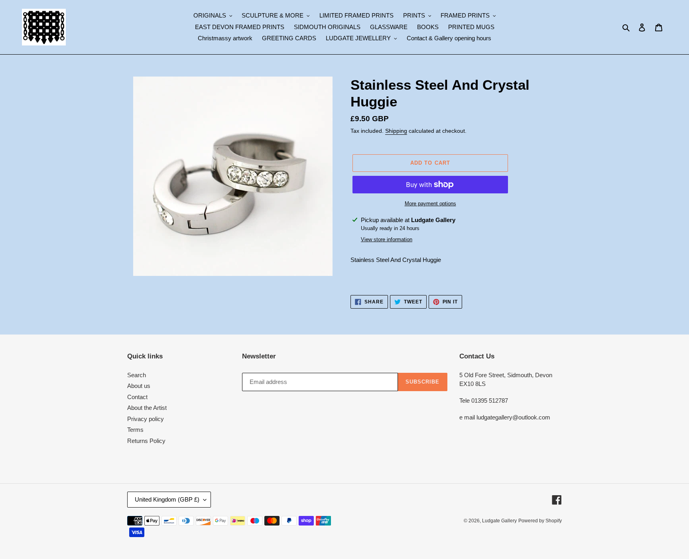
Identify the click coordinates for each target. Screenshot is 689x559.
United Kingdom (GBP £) (167, 499)
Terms (135, 429)
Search (136, 375)
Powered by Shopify (540, 521)
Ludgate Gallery (499, 521)
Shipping (396, 131)
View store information (386, 239)
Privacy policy (145, 418)
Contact (137, 397)
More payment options (430, 204)
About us (138, 385)
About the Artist (147, 407)
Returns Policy (146, 440)
